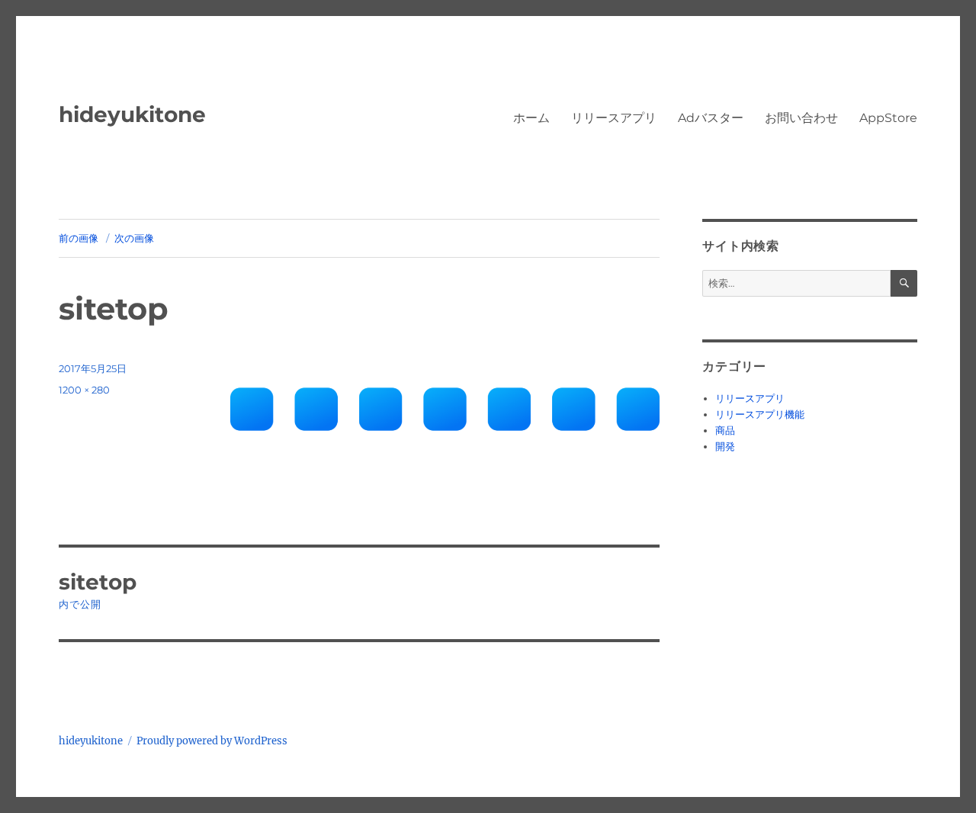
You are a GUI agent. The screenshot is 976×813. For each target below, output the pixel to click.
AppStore (888, 118)
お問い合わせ (801, 118)
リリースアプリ (614, 118)
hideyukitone (132, 114)
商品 (725, 430)
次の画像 (134, 238)
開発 (725, 446)
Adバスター (710, 118)
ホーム (531, 118)
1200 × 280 (84, 390)
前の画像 (78, 238)
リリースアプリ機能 (759, 414)
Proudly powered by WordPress (211, 740)
